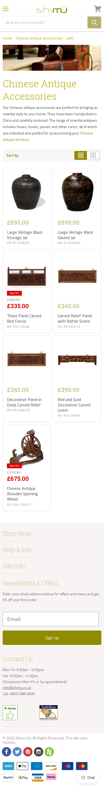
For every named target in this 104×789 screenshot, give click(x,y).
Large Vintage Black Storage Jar (24, 235)
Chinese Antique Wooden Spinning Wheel (22, 493)
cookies (9, 742)
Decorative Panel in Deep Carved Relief (24, 402)
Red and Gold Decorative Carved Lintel (74, 404)
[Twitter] (16, 751)
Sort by (12, 155)
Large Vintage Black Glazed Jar (75, 235)
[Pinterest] (27, 751)
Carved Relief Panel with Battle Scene (75, 318)
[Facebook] (6, 751)
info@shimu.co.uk (17, 687)
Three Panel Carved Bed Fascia (24, 318)
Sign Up (52, 638)
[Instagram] (38, 751)
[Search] (94, 22)
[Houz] (48, 751)
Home (7, 38)
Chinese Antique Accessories (39, 38)
